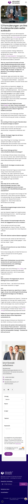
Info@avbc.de (8, 379)
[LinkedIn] (4, 389)
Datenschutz (18, 443)
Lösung (6, 396)
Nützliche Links (5, 489)
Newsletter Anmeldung (6, 481)
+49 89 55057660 (9, 377)
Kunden (6, 105)
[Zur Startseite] (14, 2)
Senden (23, 484)
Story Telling (20, 268)
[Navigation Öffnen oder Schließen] (26, 2)
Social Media (4, 492)
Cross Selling (16, 37)
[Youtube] (8, 389)
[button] (2, 501)
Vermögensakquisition (10, 56)
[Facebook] (12, 389)
